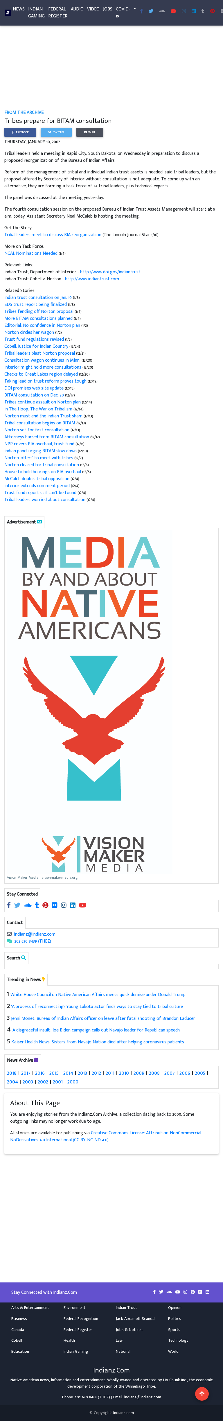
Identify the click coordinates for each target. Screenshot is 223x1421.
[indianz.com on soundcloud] (28, 906)
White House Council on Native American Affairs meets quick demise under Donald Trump (98, 995)
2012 (96, 1073)
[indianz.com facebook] (141, 11)
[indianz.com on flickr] (55, 906)
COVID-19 (123, 12)
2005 (200, 1073)
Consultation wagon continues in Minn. (43, 360)
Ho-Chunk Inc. (175, 1380)
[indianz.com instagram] (183, 11)
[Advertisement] (111, 66)
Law (119, 1340)
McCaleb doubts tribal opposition (37, 479)
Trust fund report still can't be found (41, 493)
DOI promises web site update (34, 388)
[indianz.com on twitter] (17, 906)
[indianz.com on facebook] (9, 906)
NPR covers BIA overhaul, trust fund (39, 444)
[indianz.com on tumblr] (203, 11)
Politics (174, 1318)
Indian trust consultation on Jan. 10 (38, 298)
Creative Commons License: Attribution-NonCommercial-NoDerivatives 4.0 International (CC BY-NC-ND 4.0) (106, 1136)
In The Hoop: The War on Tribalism (38, 409)
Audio (77, 9)
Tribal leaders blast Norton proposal (40, 353)
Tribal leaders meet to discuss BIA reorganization (53, 235)
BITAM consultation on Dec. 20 (34, 395)
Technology (178, 1340)
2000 (72, 1082)
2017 (25, 1073)
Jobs (107, 9)
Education (20, 1351)
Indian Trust (126, 1307)
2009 (139, 1073)
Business (19, 1318)
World (173, 1351)
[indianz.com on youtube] (173, 11)
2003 (28, 1082)
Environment (74, 1307)
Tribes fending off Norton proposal (39, 311)
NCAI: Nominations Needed (31, 253)
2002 (43, 1082)
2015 (54, 1073)
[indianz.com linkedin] (193, 11)
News (19, 9)
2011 (110, 1073)
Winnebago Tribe (140, 1386)
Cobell (16, 1340)
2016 (40, 1073)
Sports (174, 1329)
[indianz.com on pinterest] (46, 906)
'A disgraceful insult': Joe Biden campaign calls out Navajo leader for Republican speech (96, 1030)
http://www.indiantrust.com (92, 279)
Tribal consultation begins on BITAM (40, 423)
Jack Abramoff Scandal (135, 1318)
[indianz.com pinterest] (212, 11)
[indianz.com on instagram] (64, 906)
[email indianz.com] (9, 934)
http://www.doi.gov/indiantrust (110, 272)
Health (69, 1340)
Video (93, 9)
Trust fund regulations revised (34, 339)
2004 (12, 1082)
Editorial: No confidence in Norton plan (42, 325)
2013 (82, 1073)
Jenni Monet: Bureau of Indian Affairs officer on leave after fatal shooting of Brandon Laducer (103, 1018)
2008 (154, 1073)
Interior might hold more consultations (43, 367)
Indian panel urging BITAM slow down (41, 451)
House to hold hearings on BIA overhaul (43, 472)
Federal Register (57, 12)
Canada (17, 1329)
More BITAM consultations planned (39, 318)
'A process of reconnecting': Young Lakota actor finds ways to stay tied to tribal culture (97, 1007)
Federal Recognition (81, 1318)
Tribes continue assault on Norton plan (43, 402)
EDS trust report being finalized (36, 304)
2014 (68, 1073)
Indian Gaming (36, 12)
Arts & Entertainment (30, 1307)
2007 (169, 1073)
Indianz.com (123, 1412)
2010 (124, 1073)
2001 (58, 1082)
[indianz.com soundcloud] (162, 11)
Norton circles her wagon (29, 332)
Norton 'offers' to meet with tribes (39, 458)
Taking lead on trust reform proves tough (46, 381)
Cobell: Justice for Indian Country (36, 346)
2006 (184, 1073)
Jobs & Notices (129, 1329)
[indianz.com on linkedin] (73, 906)
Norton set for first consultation (37, 430)
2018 (12, 1073)
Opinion (174, 1307)
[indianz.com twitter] (151, 11)
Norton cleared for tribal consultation (42, 465)
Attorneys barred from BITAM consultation (47, 437)
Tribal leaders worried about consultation (45, 500)
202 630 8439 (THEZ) (33, 941)
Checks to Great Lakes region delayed (41, 374)
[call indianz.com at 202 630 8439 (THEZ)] (9, 941)
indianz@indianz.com (34, 934)
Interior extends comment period (37, 486)
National (123, 1351)
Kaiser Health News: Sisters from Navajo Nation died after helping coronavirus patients (97, 1042)
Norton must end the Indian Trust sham (44, 416)
